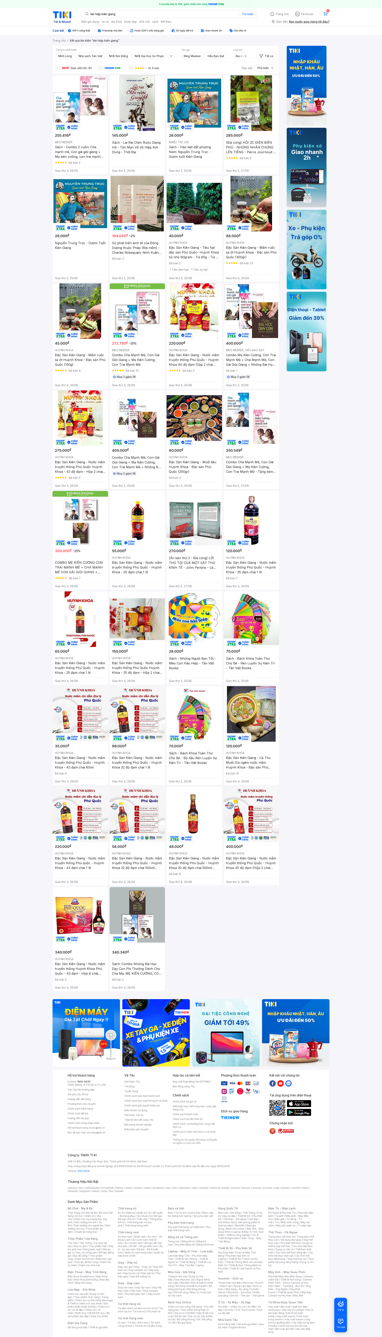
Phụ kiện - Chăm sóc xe (232, 1306)
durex (147, 1187)
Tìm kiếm (247, 14)
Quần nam (140, 1236)
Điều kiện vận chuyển (136, 1129)
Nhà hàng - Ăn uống (237, 1289)
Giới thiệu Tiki (132, 1081)
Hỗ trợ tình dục (96, 1313)
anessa (256, 1187)
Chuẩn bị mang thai (86, 1231)
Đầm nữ (130, 1212)
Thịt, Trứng (85, 1242)
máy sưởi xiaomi (294, 1319)
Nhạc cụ (194, 1292)
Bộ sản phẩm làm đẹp (89, 1315)
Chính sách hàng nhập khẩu (83, 1122)
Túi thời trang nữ (129, 1304)
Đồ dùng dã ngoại (291, 1239)
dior (81, 1187)
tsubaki (119, 1191)
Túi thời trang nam (130, 1318)
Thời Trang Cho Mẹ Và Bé (82, 1212)
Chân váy (142, 1219)
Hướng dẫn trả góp (78, 1118)
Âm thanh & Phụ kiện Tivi (282, 1212)
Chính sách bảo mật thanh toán (142, 1095)
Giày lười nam (125, 1287)
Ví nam (122, 1322)
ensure (138, 1187)
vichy (104, 1191)
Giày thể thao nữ (297, 1258)
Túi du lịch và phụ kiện (188, 1212)
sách (155, 21)
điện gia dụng (90, 21)
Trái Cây (72, 1242)
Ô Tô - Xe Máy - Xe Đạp (234, 1302)
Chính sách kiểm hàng (80, 1108)
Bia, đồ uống (80, 1255)
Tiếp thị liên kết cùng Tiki (138, 1119)
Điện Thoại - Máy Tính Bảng (87, 1272)
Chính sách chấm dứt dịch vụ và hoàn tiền (194, 1133)
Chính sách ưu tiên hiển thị (188, 1119)
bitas (305, 1187)
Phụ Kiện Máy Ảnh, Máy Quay (285, 1276)
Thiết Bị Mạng (188, 1262)
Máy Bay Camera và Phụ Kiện (289, 1294)
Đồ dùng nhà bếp (77, 1327)
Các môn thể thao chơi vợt (290, 1254)
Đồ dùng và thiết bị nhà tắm (191, 1285)
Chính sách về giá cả (184, 1101)
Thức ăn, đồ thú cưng (86, 1262)
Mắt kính (199, 1227)
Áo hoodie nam (133, 1242)
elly (168, 1187)
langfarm (85, 1191)
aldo (194, 1187)
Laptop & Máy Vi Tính (245, 1231)
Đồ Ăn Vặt (180, 1316)
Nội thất (184, 1282)
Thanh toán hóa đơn (229, 1282)
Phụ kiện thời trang (181, 1222)
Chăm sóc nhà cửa (89, 1265)
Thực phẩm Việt (98, 1246)
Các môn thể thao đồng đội (291, 1252)
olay (276, 1187)
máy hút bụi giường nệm (289, 1321)
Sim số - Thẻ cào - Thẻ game (247, 1295)
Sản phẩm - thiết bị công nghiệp (241, 1233)
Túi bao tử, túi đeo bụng (148, 1325)
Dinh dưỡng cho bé (85, 1222)
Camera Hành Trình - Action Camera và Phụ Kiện (290, 1282)
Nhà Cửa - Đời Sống (181, 1272)
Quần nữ (142, 1212)
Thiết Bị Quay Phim (288, 1292)
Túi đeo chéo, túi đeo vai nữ (134, 1308)
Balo (170, 1212)
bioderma (158, 1187)
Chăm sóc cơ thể (85, 1300)
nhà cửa (144, 21)
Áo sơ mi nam (140, 1239)
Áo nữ (121, 1212)
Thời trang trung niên (136, 1225)
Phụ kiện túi (153, 1311)
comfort (296, 1187)
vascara (72, 1187)
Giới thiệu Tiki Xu (133, 1115)
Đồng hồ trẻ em (205, 1244)
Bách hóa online (235, 1228)
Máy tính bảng (83, 1282)
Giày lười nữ (147, 1273)
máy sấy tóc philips (293, 1309)
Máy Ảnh (298, 1295)
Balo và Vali (176, 1208)
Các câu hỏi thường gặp (81, 1089)
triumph (203, 1187)
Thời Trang (249, 1212)
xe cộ (105, 21)
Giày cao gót (125, 1266)
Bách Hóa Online (179, 1302)
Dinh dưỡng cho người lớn (88, 1225)
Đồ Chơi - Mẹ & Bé (80, 1208)
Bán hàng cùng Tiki (184, 1086)
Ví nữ (154, 1308)
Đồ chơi (103, 1212)
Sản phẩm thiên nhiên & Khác (88, 1305)
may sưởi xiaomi (286, 1316)
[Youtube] (280, 1083)
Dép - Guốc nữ (142, 1266)
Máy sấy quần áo (286, 1225)
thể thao (166, 21)
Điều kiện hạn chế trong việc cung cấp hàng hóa (194, 1108)
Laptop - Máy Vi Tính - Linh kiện (190, 1251)
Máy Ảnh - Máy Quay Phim (286, 1272)
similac (285, 1187)
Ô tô (237, 1309)
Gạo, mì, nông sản (86, 1252)
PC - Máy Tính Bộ (184, 1265)
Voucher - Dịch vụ (230, 1278)
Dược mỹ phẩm (99, 1316)
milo (174, 1187)
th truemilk (108, 1187)
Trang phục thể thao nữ (281, 1236)
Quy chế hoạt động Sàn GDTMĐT (192, 1081)
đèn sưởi (285, 1306)
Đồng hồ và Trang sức (183, 1237)
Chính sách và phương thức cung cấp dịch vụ (194, 1125)
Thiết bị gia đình (98, 1327)
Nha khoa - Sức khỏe (239, 1292)
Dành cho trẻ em (84, 1258)
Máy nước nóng (290, 1222)
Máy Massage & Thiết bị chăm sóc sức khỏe (90, 1302)
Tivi (277, 1222)
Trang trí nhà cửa (177, 1276)
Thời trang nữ (127, 1208)
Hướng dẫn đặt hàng (79, 1099)
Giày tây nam (142, 1287)
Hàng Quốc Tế (228, 1208)
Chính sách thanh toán (185, 1114)
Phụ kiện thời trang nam (189, 1229)
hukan (95, 1191)
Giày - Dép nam (128, 1283)
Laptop (200, 1265)
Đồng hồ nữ (187, 1241)
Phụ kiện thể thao (291, 1242)
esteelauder (92, 1187)
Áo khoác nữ (144, 1215)
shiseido (73, 1191)
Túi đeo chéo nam (138, 1322)
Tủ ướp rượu (304, 1225)
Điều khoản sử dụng (135, 1110)
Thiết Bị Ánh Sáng (291, 1279)
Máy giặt (280, 1219)
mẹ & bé (116, 21)
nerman (235, 1187)
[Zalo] (288, 1083)
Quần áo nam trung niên (138, 1252)
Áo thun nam (125, 1236)
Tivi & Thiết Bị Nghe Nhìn (238, 1237)
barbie (119, 1187)
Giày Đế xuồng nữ (140, 1276)
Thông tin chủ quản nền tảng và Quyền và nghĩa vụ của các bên (195, 1141)
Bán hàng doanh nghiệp (138, 1124)
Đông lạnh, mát (91, 1249)
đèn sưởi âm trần (284, 1328)
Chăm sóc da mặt (78, 1293)
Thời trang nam (128, 1232)
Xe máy (228, 1309)
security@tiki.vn (96, 1132)
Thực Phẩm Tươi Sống (83, 1238)
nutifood (215, 1187)
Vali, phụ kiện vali (203, 1215)
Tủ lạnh (279, 1215)
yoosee (267, 1187)
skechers (184, 1187)
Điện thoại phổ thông (86, 1279)
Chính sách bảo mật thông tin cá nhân (146, 1100)
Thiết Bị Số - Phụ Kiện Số (235, 1248)
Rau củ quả (80, 1246)
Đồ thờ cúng (181, 1292)
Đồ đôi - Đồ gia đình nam (144, 1246)
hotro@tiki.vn (97, 1127)
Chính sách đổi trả (78, 1113)
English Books (238, 1327)
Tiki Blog (129, 1086)
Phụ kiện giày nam (135, 1293)
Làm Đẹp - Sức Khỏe (82, 1289)
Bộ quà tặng (184, 1322)
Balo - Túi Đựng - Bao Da (289, 1285)
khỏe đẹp (130, 21)
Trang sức (173, 1241)
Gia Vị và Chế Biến (184, 1313)
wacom (246, 1187)
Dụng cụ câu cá (284, 1249)
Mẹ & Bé (240, 1225)
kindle (225, 1187)
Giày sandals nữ (137, 1270)
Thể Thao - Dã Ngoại (282, 1232)
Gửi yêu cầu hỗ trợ (78, 1094)
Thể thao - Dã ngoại (234, 1219)
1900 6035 (83, 1170)
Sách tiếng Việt (226, 1324)
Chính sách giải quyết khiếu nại (142, 1105)
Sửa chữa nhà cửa (184, 1279)
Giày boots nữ (131, 1273)
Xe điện (252, 1306)
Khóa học (248, 1282)
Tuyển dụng (131, 1091)
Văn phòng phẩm (247, 1324)
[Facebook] (272, 1083)
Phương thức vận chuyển (82, 1103)
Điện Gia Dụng (77, 1323)
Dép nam (136, 1290)
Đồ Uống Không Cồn (188, 1319)
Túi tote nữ (139, 1311)
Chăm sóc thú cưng (179, 1306)
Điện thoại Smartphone (81, 1276)
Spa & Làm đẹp (242, 1285)
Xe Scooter (248, 1309)
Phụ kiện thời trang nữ (180, 1227)
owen (128, 1187)
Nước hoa (80, 1313)
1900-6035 (84, 1081)
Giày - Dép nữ (127, 1262)
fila (111, 1191)
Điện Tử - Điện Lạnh (282, 1208)
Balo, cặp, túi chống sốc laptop (191, 1214)
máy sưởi (273, 1306)
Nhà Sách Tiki (228, 1319)
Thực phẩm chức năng (87, 1297)
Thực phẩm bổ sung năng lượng (291, 1260)
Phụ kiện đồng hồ (184, 1244)
